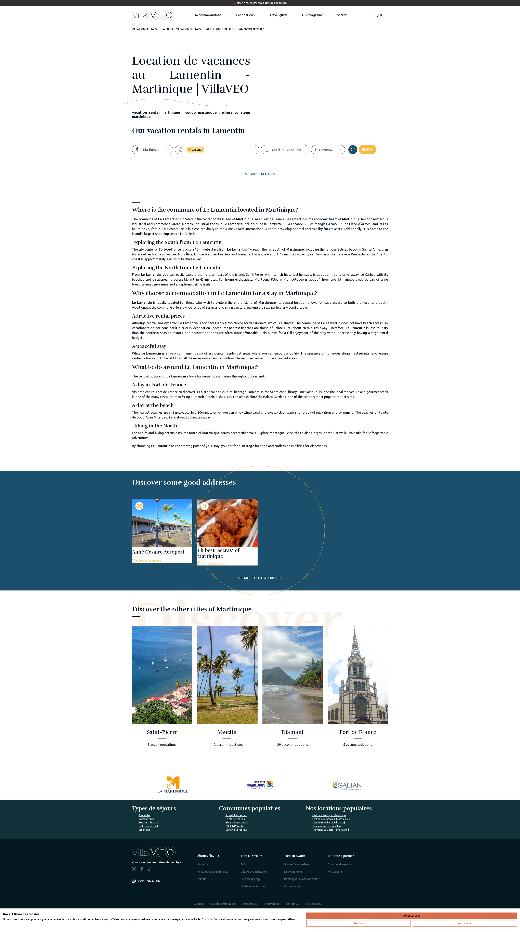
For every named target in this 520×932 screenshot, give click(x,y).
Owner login (292, 886)
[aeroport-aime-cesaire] (162, 531)
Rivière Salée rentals (237, 822)
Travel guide (278, 15)
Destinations (245, 15)
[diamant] (292, 689)
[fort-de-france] (358, 689)
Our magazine (312, 15)
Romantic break (148, 822)
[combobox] (158, 149)
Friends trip (145, 815)
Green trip (144, 829)
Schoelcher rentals (236, 815)
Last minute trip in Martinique (329, 815)
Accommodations (208, 15)
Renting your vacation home (301, 879)
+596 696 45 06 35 (150, 881)
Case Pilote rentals (236, 829)
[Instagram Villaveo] (134, 869)
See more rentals (260, 174)
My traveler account (253, 886)
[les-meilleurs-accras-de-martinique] (227, 532)
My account (335, 871)
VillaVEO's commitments (212, 871)
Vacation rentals (144, 29)
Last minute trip (148, 826)
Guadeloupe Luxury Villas (326, 826)
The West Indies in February (328, 822)
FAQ (243, 864)
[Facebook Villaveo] (142, 869)
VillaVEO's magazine (254, 871)
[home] (153, 15)
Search (367, 149)
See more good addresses (260, 578)
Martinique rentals (219, 29)
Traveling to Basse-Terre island (330, 829)
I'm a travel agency (339, 864)
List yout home (293, 871)
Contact (341, 15)
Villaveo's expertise (296, 864)
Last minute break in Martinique (330, 819)
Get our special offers (272, 3)
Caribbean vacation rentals (181, 29)
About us (203, 864)
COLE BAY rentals (235, 826)
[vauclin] (227, 689)
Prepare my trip (250, 879)
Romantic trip (146, 819)
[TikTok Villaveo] (149, 869)
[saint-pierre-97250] (162, 689)
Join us (201, 879)
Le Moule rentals (235, 819)
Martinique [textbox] (151, 149)
